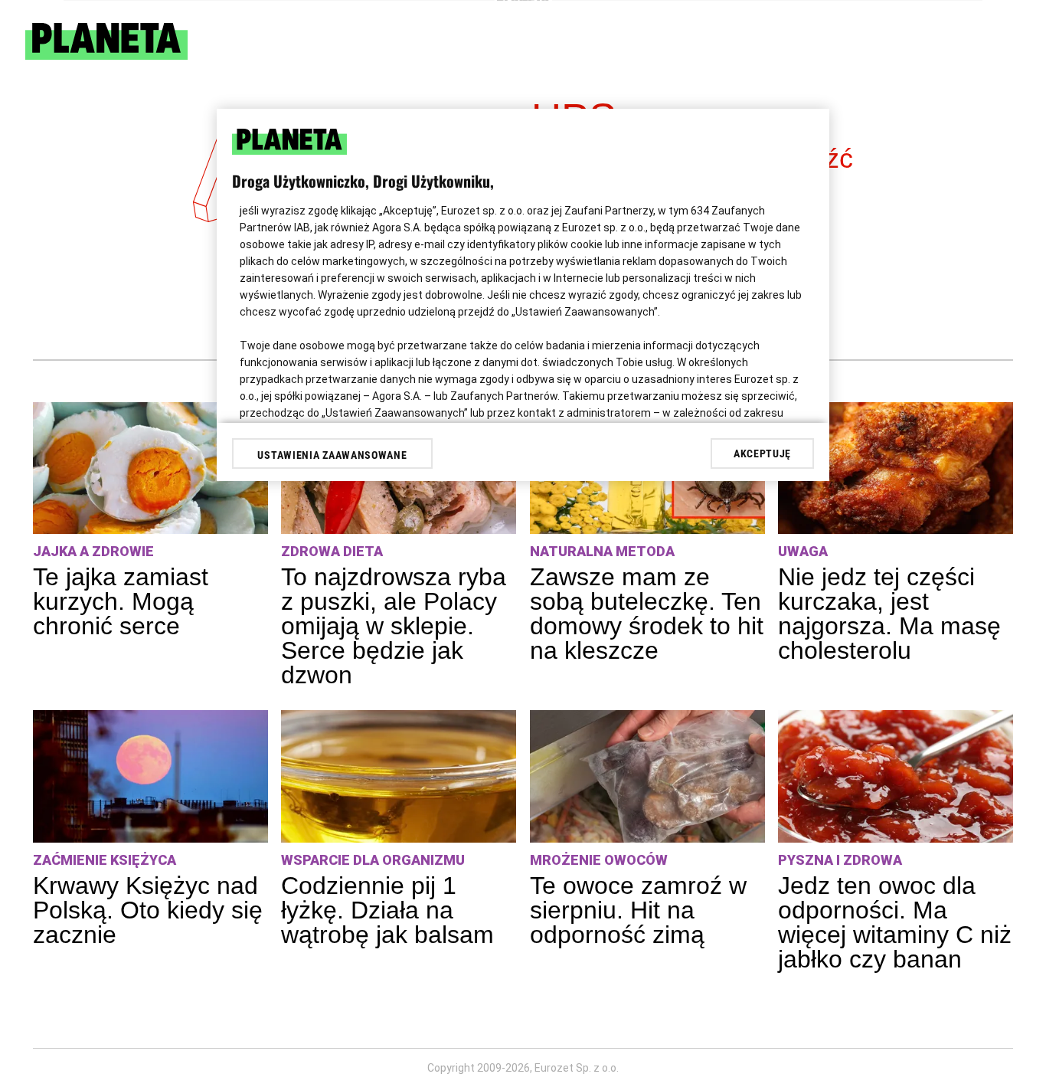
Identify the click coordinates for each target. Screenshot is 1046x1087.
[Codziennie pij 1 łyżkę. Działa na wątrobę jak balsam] (398, 776)
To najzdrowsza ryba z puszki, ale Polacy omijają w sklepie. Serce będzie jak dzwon (393, 626)
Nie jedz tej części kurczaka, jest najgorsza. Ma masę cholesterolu (889, 613)
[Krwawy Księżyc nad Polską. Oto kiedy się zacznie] (150, 776)
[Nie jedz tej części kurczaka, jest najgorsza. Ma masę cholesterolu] (895, 468)
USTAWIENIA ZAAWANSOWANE (332, 455)
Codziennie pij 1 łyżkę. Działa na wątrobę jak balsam (387, 910)
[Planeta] (106, 55)
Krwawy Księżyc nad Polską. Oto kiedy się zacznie (148, 910)
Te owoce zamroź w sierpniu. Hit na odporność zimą (638, 910)
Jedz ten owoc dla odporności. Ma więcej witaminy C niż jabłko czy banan (895, 922)
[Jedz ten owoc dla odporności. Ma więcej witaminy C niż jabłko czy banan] (895, 776)
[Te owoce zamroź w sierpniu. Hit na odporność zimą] (647, 776)
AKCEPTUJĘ (762, 453)
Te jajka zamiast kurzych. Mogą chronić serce (120, 601)
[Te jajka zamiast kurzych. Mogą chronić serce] (150, 468)
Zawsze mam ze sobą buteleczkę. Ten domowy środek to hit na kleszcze (646, 613)
